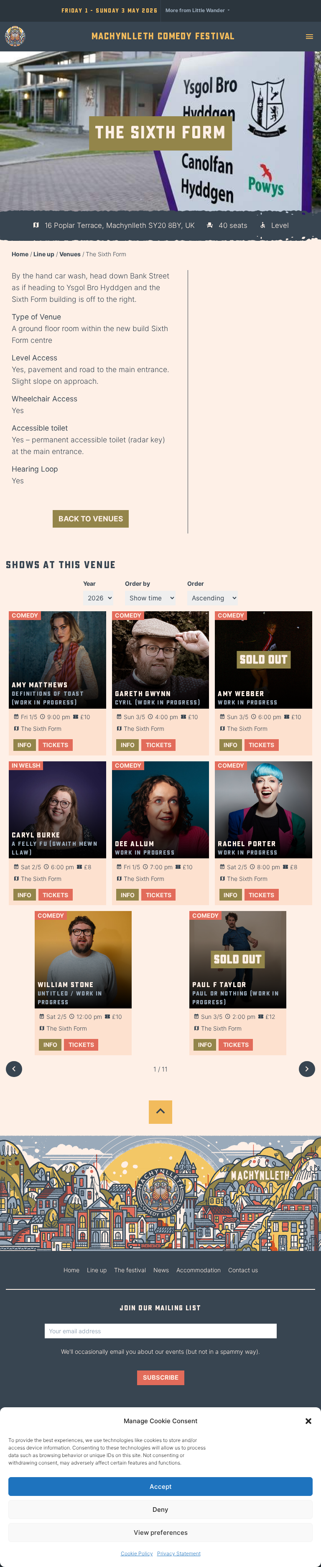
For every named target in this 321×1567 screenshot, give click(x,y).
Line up (43, 254)
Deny (160, 1509)
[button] (308, 1421)
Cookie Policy (137, 1553)
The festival (130, 1270)
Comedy (25, 615)
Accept (161, 1486)
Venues (70, 254)
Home (20, 254)
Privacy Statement (179, 1553)
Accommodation (198, 1270)
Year (89, 583)
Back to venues (91, 518)
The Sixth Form (41, 728)
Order (195, 583)
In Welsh (26, 765)
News (161, 1270)
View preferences (161, 1532)
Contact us (243, 1270)
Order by (137, 583)
